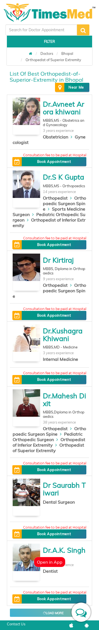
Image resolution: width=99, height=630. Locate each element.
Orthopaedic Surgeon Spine (64, 203)
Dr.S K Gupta (63, 177)
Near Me (76, 87)
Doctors (46, 53)
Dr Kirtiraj (58, 260)
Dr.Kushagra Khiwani (62, 335)
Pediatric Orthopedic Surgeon (47, 436)
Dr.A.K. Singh (64, 550)
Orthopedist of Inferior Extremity (49, 442)
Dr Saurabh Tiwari (64, 489)
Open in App (49, 562)
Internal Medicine (60, 359)
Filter (49, 41)
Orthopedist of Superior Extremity (53, 60)
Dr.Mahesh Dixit (64, 399)
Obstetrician (55, 137)
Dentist (50, 571)
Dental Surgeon (59, 502)
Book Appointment (54, 161)
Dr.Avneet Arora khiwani (63, 108)
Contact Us (16, 624)
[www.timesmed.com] (31, 53)
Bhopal (67, 53)
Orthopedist (55, 198)
